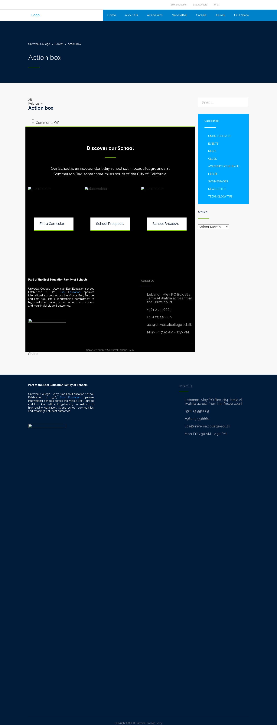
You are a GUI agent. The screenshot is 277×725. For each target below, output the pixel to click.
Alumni (220, 15)
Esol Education (179, 4)
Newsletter (179, 15)
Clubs (212, 158)
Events (213, 143)
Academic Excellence (223, 166)
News (212, 151)
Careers (201, 15)
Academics (155, 15)
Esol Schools (200, 4)
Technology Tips (220, 196)
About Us (131, 15)
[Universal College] (34, 14)
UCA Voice (241, 15)
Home (111, 15)
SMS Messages (218, 181)
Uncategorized (219, 136)
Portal (216, 4)
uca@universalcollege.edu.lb (169, 325)
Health (213, 173)
